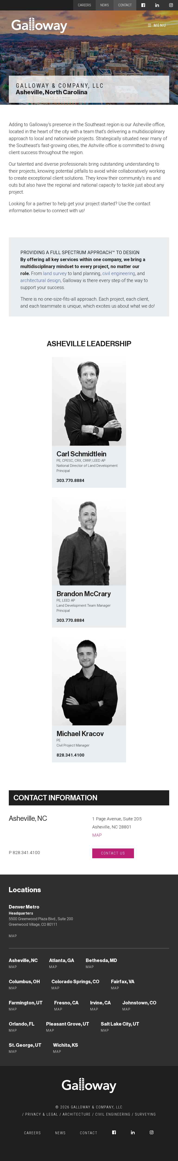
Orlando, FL (22, 1024)
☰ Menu (157, 25)
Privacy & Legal (41, 1114)
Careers (84, 5)
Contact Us (113, 853)
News (104, 5)
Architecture (77, 1114)
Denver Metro (24, 907)
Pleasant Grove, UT (67, 1024)
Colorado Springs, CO (75, 981)
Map (97, 835)
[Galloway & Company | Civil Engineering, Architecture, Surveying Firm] (39, 25)
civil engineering (118, 273)
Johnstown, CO (139, 1003)
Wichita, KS (65, 1045)
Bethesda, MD (101, 960)
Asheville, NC (23, 960)
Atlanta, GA (61, 960)
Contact (125, 5)
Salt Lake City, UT (120, 1024)
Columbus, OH (24, 981)
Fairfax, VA (122, 981)
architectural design (40, 280)
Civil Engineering (112, 1114)
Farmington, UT (26, 1003)
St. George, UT (25, 1045)
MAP (115, 988)
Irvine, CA (100, 1003)
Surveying (145, 1114)
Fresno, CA (66, 1003)
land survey (55, 273)
